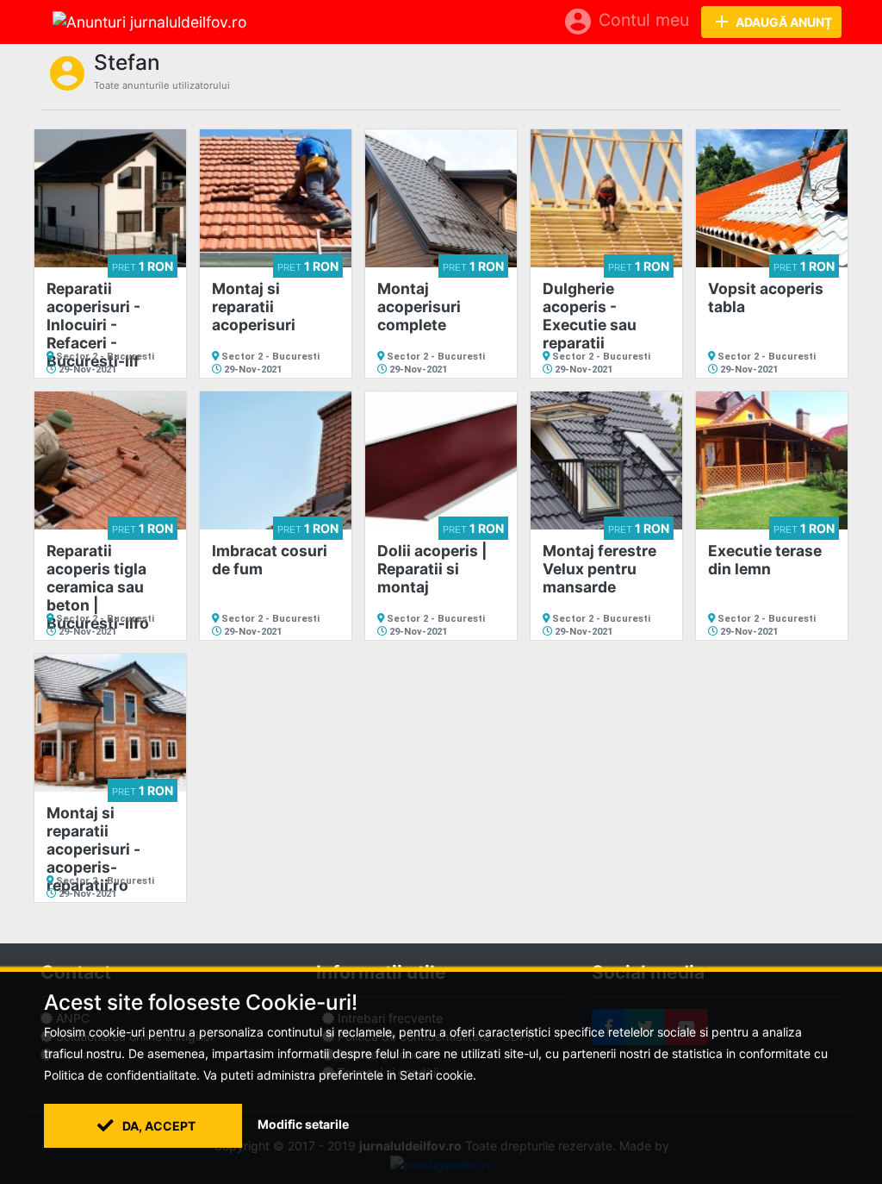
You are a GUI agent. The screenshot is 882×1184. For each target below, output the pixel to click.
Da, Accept (158, 1125)
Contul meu (625, 21)
